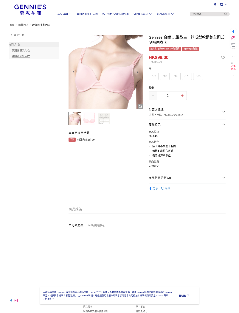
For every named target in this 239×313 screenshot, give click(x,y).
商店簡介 (87, 306)
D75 (198, 76)
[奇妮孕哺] (30, 10)
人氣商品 (233, 67)
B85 (175, 76)
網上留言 (140, 306)
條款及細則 (141, 311)
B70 (153, 76)
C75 (186, 76)
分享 (155, 188)
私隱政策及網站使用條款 (95, 311)
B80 (164, 76)
